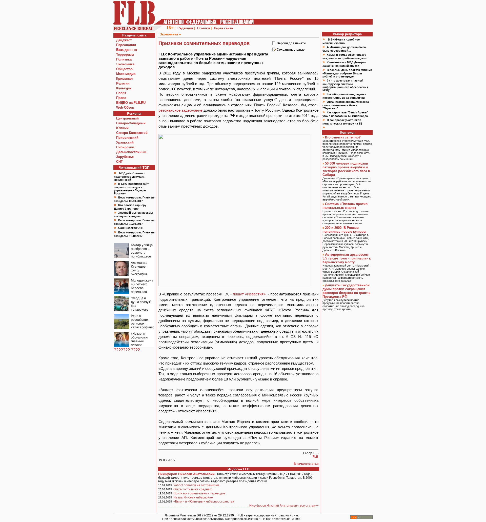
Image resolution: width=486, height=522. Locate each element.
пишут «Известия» (249, 294)
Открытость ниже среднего (192, 489)
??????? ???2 (127, 350)
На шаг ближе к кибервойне (193, 497)
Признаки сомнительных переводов (199, 493)
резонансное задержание (180, 110)
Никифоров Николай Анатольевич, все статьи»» (284, 505)
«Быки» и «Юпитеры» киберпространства (203, 501)
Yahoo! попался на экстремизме (196, 485)
